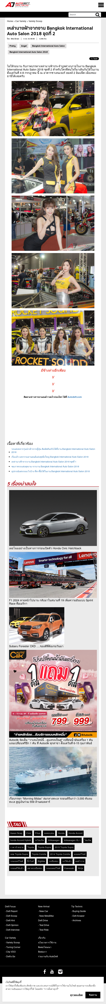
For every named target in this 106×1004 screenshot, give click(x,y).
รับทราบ (93, 995)
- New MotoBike (46, 915)
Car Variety (20, 21)
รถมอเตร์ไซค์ (16, 861)
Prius (37, 833)
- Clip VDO (10, 951)
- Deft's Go (10, 956)
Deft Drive (43, 920)
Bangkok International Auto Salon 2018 (29, 52)
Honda (61, 833)
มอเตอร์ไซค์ (80, 854)
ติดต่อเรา (42, 951)
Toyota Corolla (39, 854)
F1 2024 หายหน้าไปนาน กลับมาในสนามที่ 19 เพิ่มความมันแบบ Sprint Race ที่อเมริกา (51, 602)
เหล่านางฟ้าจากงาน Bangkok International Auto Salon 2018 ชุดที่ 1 (43, 461)
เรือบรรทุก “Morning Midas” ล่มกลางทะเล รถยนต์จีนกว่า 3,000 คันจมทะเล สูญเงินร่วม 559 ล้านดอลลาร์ (50, 800)
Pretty (13, 46)
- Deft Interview (12, 929)
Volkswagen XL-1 (72, 840)
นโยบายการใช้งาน (47, 942)
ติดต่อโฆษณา (44, 947)
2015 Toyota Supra (64, 847)
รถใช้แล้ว (66, 861)
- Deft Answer (77, 915)
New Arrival (44, 906)
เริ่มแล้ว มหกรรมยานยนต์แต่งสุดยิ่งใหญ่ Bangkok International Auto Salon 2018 (49, 456)
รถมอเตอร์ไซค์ (53, 868)
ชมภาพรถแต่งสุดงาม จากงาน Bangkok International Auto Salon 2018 (45, 466)
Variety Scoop (35, 21)
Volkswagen (54, 840)
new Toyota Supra (19, 854)
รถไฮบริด (39, 840)
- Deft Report (11, 911)
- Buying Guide (78, 911)
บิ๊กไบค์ (30, 861)
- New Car (43, 911)
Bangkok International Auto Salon (48, 46)
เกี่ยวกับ (41, 937)
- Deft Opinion (11, 925)
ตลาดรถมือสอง (34, 868)
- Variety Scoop (12, 942)
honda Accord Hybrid (20, 840)
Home (10, 21)
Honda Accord (75, 833)
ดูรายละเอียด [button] (76, 995)
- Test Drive (43, 925)
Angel (24, 46)
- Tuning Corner (12, 947)
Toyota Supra (44, 847)
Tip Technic (77, 906)
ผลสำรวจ (79, 861)
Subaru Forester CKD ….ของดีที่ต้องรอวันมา (36, 646)
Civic (28, 833)
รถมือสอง (53, 861)
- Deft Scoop (11, 915)
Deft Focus (10, 906)
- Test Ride (43, 929)
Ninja (80, 868)
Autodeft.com (74, 396)
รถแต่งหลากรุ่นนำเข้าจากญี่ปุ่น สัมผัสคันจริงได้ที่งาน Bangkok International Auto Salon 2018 (53, 450)
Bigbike (41, 861)
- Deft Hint (10, 920)
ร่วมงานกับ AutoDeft (48, 956)
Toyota (30, 847)
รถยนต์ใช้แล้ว (17, 868)
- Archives (76, 920)
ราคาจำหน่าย (16, 847)
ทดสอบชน (49, 833)
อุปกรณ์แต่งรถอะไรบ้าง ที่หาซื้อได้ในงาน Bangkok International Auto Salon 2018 (50, 471)
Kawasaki (69, 868)
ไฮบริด (87, 840)
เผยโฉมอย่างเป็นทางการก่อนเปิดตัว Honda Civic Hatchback (45, 548)
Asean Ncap (16, 833)
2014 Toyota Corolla (60, 854)
